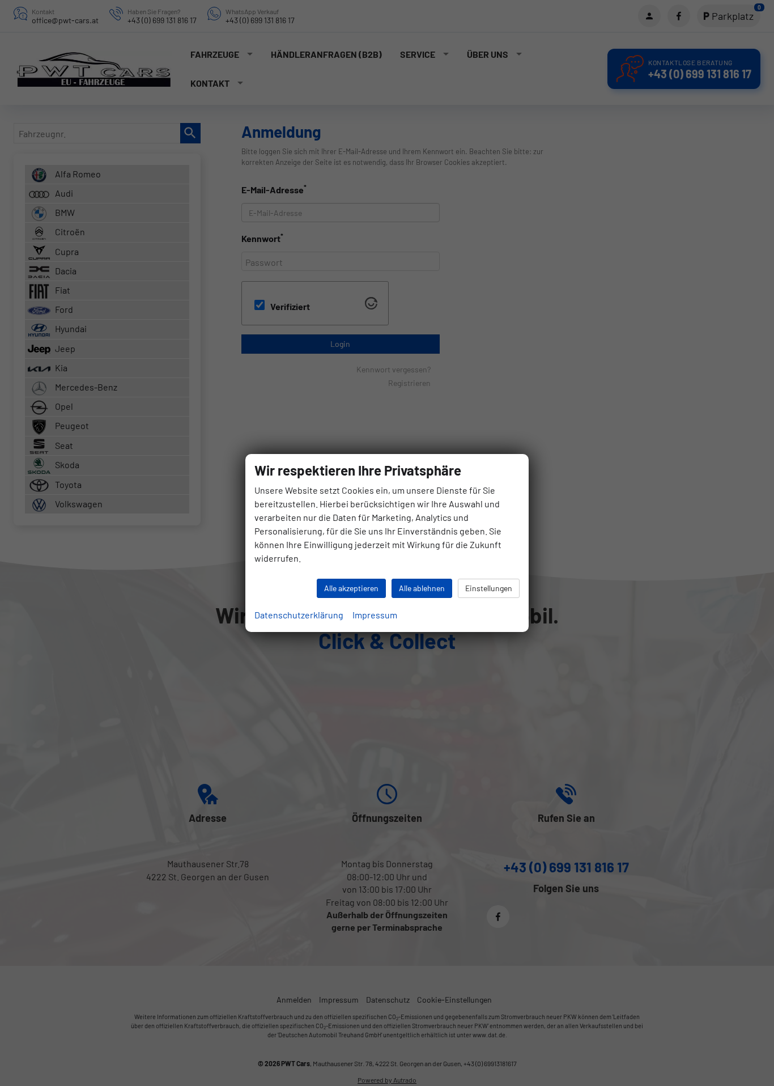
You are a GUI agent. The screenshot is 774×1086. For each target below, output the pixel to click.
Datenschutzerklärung (298, 614)
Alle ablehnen (422, 588)
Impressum (374, 614)
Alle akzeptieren (351, 588)
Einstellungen (488, 588)
